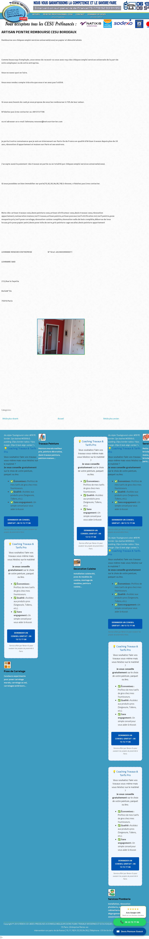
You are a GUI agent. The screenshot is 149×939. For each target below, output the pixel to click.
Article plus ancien (111, 418)
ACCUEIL (36, 14)
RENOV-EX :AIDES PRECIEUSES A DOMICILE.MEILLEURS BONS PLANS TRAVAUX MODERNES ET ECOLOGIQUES (66, 923)
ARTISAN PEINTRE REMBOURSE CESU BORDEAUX (39, 31)
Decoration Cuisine (85, 569)
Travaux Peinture (48, 443)
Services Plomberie (119, 899)
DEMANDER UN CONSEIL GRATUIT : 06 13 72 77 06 (19, 521)
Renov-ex (83, 927)
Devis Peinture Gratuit (129, 931)
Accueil (61, 418)
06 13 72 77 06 (129, 922)
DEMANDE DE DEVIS (97, 15)
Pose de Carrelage (14, 671)
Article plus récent (10, 418)
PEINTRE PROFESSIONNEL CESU (58, 15)
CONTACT (80, 14)
